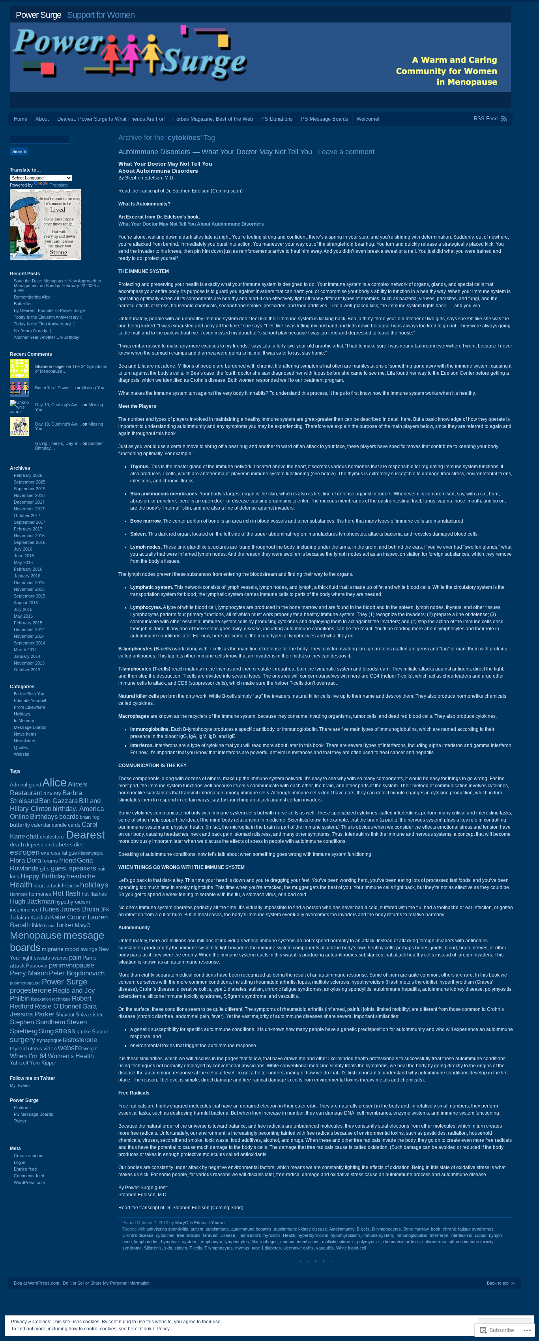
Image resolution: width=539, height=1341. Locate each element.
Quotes (21, 747)
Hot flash (66, 893)
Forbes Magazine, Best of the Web (213, 119)
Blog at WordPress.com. (37, 1283)
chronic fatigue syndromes (468, 1229)
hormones (40, 894)
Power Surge (38, 15)
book (435, 1229)
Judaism (19, 918)
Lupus (481, 1235)
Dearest (85, 835)
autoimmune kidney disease (300, 1229)
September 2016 (29, 542)
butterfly (20, 825)
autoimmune (217, 1229)
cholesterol (52, 837)
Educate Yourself (210, 1222)
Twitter (20, 1121)
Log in (19, 1162)
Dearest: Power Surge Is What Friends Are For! (111, 119)
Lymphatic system (178, 1241)
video (50, 1048)
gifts (45, 869)
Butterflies (23, 303)
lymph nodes (146, 1241)
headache (81, 876)
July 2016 (23, 549)
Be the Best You (29, 693)
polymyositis (369, 1241)
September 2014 (29, 643)
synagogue (49, 1040)
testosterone (80, 1040)
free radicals (188, 1235)
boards (69, 816)
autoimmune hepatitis (251, 1229)
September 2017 (29, 522)
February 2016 (28, 569)
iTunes (49, 909)
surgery (23, 1039)
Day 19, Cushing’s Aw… (58, 404)
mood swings (81, 949)
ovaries (59, 958)
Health (289, 1235)
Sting (46, 1031)
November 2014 (29, 636)
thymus (242, 1248)
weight (90, 1049)
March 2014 (25, 649)
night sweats (35, 958)
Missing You (92, 387)
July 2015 (23, 609)
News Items (25, 734)
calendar (41, 825)
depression (37, 845)
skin (168, 1248)
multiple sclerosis (338, 1241)
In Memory (24, 720)
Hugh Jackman (32, 901)
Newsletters (25, 740)
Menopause (36, 935)
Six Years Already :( (32, 330)
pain (75, 957)
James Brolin (79, 909)
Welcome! (368, 119)
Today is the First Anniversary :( (44, 323)
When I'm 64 (28, 1056)
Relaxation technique (51, 999)
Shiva (82, 1015)
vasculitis (325, 1248)
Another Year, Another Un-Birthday (46, 337)
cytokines (165, 1235)
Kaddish (39, 918)
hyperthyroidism (313, 1235)
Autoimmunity (341, 1229)
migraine (53, 949)
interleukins (461, 1235)
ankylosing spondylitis (167, 1229)
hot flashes (94, 894)
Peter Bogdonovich (77, 973)
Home (20, 119)
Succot (100, 1032)
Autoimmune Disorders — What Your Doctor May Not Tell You (215, 152)
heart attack (47, 886)
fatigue (69, 853)
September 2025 (29, 482)
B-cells (363, 1229)
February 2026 (28, 475)
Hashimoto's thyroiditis (259, 1235)
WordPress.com (29, 1182)
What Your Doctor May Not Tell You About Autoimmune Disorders (191, 224)
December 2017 (29, 502)
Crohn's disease (137, 1235)
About (42, 119)
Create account (28, 1155)
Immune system (377, 1235)
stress (65, 1030)
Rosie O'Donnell (58, 1006)
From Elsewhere (29, 707)
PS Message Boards (324, 119)
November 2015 (29, 589)
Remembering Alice (32, 297)
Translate (59, 185)
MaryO (182, 1222)
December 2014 (29, 629)
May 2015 (23, 616)
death (17, 844)
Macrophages (264, 1241)
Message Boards (30, 727)
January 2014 (27, 656)
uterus (35, 1049)
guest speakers (73, 868)
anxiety (52, 793)
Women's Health (71, 1056)
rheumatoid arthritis (401, 1241)
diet (78, 844)
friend (67, 860)
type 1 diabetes (266, 1248)
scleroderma (434, 1241)
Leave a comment (346, 152)
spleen (180, 1248)
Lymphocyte (210, 1241)
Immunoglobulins (411, 1235)
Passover (37, 966)
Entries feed (25, 1169)
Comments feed (29, 1175)
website (70, 1048)
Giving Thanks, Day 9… (58, 443)
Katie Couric (68, 917)
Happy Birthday (43, 876)
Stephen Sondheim (37, 1022)
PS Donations (277, 119)
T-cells (195, 1248)
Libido (36, 925)
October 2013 (27, 669)
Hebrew (70, 886)
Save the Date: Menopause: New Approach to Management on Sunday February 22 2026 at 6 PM (57, 285)
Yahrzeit (19, 1063)
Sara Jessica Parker (53, 1010)
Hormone (19, 894)
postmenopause (25, 983)
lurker (65, 925)
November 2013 (29, 663)
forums (50, 861)
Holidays (22, 714)
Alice (54, 782)
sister (96, 1015)
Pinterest (22, 1107)
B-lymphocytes (386, 1229)
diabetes (62, 844)
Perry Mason (29, 973)
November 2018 (29, 495)
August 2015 (26, 602)
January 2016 (27, 575)
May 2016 (23, 562)
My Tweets (20, 1085)
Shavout (65, 1015)
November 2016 (29, 535)
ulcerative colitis (298, 1248)
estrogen (25, 852)
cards (74, 825)
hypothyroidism (345, 1235)
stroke (84, 1032)
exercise (50, 853)
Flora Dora (25, 860)
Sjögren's (153, 1248)
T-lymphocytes (218, 1248)
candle (59, 825)
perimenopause (71, 965)
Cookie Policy (155, 1329)
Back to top (498, 1283)
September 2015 (29, 596)
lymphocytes (237, 1241)
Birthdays (44, 816)
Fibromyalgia (90, 853)
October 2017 (27, 515)
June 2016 (24, 555)
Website (21, 754)
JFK (105, 910)
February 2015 (28, 622)
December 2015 (29, 582)
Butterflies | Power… (54, 387)
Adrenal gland (25, 785)
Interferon (439, 1235)
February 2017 (28, 529)
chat (32, 836)
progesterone (31, 990)
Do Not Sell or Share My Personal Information (106, 1283)
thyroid (18, 1048)
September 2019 (29, 488)
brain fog (89, 817)
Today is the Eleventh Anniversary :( (48, 317)
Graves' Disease (219, 1235)
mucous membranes (300, 1241)
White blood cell (351, 1248)
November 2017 (29, 508)
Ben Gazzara (58, 801)
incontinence (24, 910)
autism (197, 1229)
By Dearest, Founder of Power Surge (49, 310)
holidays (94, 884)
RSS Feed (486, 118)
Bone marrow (416, 1229)
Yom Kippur (43, 1063)
